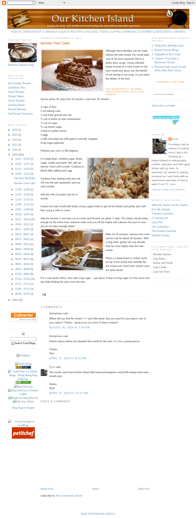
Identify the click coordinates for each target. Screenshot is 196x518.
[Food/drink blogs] (23, 367)
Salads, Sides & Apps (103, 31)
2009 (15, 154)
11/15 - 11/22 (22, 199)
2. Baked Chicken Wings (165, 50)
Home (95, 488)
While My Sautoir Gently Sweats (170, 205)
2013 (15, 139)
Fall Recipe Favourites (20, 113)
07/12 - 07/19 (22, 284)
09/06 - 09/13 (22, 244)
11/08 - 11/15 (22, 204)
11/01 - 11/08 (22, 209)
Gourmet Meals (16, 105)
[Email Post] (44, 294)
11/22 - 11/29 (22, 194)
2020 (15, 129)
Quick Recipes (71, 31)
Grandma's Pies (17, 87)
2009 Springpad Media (98, 513)
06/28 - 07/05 (22, 293)
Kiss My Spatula (161, 209)
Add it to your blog (28, 319)
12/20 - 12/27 (22, 163)
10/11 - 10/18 (22, 219)
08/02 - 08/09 (22, 269)
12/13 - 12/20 (22, 168)
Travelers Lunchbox (162, 213)
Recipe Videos (16, 96)
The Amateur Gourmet (164, 231)
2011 (15, 144)
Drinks (180, 31)
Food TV (163, 184)
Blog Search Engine (23, 407)
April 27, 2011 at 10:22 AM (68, 393)
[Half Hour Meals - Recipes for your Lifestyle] (23, 401)
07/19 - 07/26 (22, 279)
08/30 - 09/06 (22, 249)
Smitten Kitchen (160, 235)
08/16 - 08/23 (22, 259)
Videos (16, 31)
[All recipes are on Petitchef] (23, 437)
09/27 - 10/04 (22, 229)
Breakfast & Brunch (40, 31)
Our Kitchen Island (159, 94)
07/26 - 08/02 (22, 274)
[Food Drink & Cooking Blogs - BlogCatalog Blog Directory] (23, 379)
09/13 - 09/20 (22, 239)
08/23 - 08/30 (22, 254)
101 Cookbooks (160, 226)
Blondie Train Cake (24, 183)
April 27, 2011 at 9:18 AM (68, 358)
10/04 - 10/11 (22, 224)
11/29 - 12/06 (22, 189)
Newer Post (47, 488)
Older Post (144, 488)
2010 (15, 149)
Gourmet (146, 31)
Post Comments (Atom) (69, 495)
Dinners (129, 31)
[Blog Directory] (23, 386)
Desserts (164, 31)
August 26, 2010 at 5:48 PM (69, 327)
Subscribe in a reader (163, 105)
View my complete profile (168, 190)
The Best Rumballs (24, 178)
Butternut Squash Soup (21, 64)
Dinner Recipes (16, 100)
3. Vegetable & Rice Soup (166, 54)
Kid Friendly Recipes (19, 83)
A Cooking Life (160, 218)
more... (174, 184)
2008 (15, 300)
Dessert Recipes (17, 109)
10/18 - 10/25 (22, 214)
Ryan (52, 366)
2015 (15, 134)
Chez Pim (157, 222)
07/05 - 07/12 (22, 288)
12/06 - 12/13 (22, 173)
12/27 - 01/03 (22, 159)
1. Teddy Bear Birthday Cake (168, 45)
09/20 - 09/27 (22, 234)
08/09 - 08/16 (22, 264)
